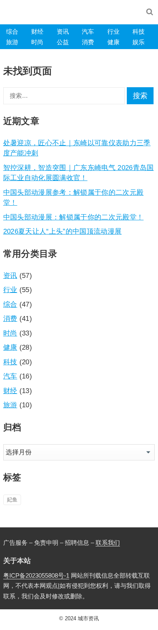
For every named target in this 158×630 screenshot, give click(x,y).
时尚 (37, 42)
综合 (12, 31)
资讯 (63, 31)
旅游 (12, 42)
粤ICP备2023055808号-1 (36, 575)
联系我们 (108, 542)
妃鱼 (12, 500)
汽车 (88, 31)
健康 (113, 42)
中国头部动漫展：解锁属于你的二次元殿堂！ (73, 217)
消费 (88, 42)
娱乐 (138, 42)
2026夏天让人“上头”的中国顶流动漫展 (62, 231)
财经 (37, 31)
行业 (113, 31)
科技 (138, 31)
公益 (63, 42)
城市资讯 (88, 618)
